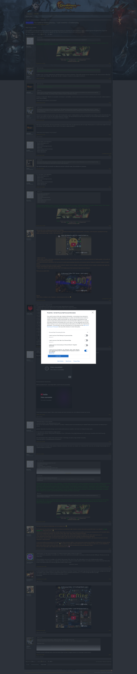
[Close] (93, 313)
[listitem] (68, 332)
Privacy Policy (76, 361)
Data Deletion (60, 361)
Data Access (68, 361)
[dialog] (68, 337)
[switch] (86, 335)
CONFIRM (58, 356)
